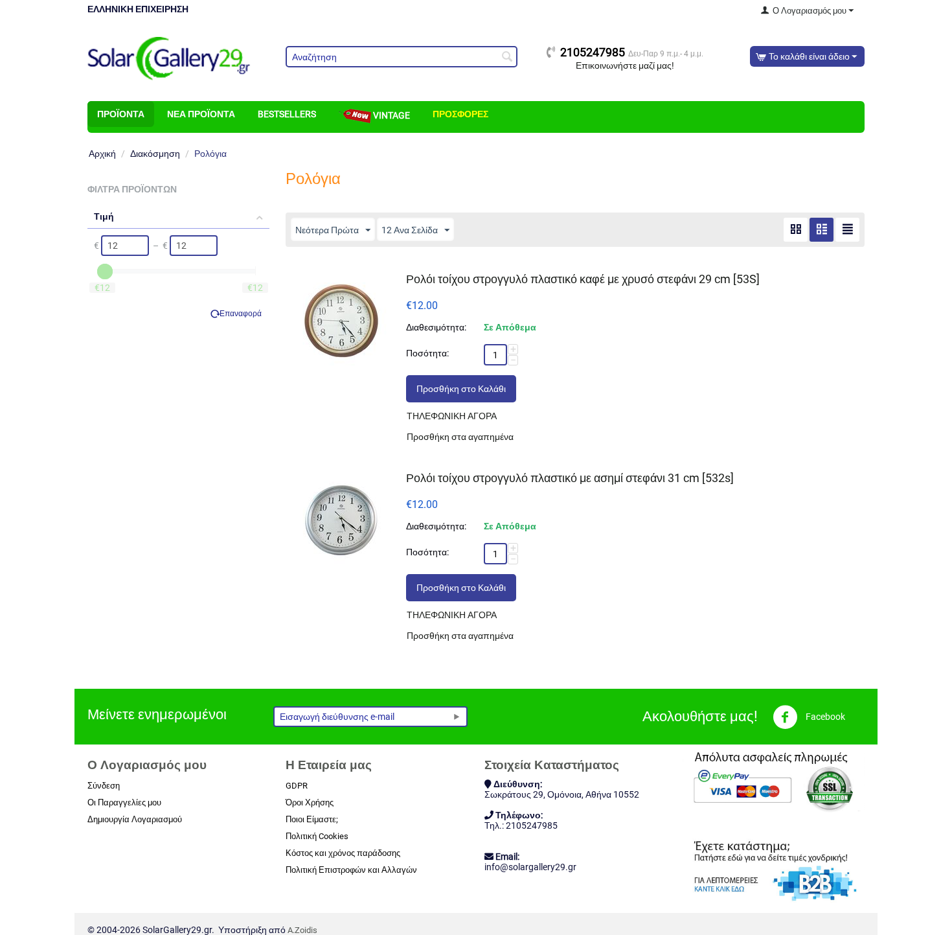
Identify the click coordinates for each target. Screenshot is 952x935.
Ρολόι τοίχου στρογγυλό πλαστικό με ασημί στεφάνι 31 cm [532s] (570, 478)
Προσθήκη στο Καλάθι (461, 389)
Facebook (824, 716)
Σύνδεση (103, 786)
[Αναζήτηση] (507, 57)
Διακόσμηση (155, 153)
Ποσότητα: (427, 353)
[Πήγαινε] (456, 716)
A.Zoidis (302, 930)
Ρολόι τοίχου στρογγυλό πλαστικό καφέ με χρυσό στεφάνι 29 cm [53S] (583, 279)
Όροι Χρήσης (310, 802)
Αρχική (102, 153)
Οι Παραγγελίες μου (124, 802)
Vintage (390, 115)
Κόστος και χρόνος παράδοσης (343, 853)
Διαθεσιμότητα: (436, 327)
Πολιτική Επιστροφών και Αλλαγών (351, 870)
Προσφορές (460, 114)
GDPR (297, 786)
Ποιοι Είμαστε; (312, 819)
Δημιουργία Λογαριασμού (134, 819)
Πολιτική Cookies (317, 836)
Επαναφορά (241, 313)
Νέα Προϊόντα (201, 114)
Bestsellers (287, 114)
